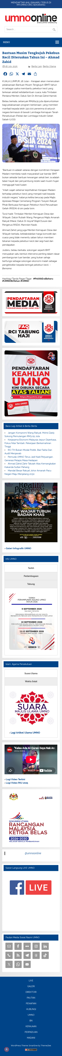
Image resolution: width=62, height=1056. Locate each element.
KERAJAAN (31, 1026)
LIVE (31, 981)
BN (31, 1021)
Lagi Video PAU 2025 (16, 783)
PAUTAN (31, 998)
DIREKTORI (31, 992)
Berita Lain (36, 66)
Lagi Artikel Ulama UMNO (25, 732)
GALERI (31, 986)
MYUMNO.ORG (25, 4)
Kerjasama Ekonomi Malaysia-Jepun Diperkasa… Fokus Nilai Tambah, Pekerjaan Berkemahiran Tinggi (31, 443)
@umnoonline (33, 853)
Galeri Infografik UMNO (18, 548)
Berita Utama (49, 66)
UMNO (31, 1015)
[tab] (31, 568)
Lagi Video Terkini (15, 779)
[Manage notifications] (6, 1049)
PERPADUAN (31, 1032)
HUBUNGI (31, 1009)
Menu (6, 42)
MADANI (31, 1038)
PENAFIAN (31, 1004)
